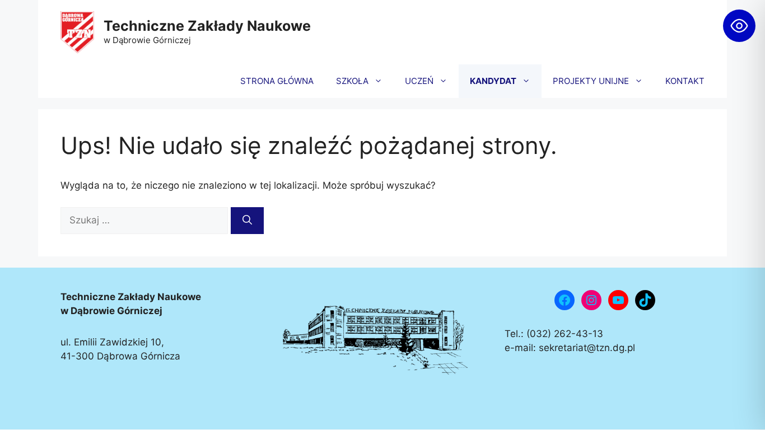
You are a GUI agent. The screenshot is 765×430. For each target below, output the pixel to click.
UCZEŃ (419, 81)
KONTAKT (685, 81)
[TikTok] (645, 300)
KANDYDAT (493, 81)
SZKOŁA (352, 81)
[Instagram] (591, 300)
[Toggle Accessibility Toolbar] (739, 25)
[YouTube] (618, 300)
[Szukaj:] (145, 220)
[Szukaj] (247, 220)
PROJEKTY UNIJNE (591, 81)
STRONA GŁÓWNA (277, 81)
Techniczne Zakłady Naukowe (207, 25)
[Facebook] (564, 300)
